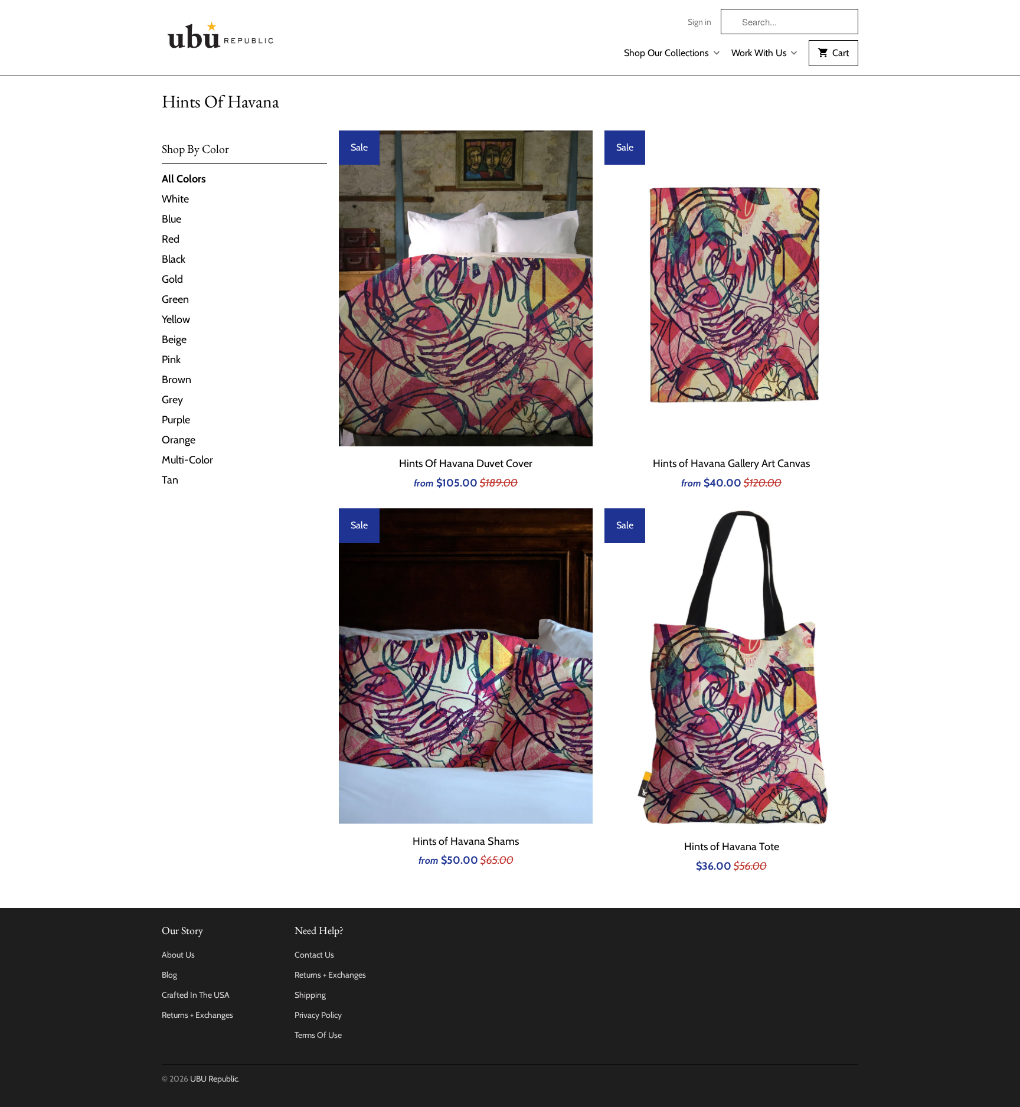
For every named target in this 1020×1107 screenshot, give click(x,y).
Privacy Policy (318, 1015)
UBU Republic (214, 1078)
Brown (176, 379)
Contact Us (314, 954)
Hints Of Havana (220, 101)
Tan (170, 480)
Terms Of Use (318, 1035)
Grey (172, 399)
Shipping (310, 995)
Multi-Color (187, 459)
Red (170, 239)
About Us (178, 954)
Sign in (699, 22)
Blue (171, 219)
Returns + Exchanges (197, 1015)
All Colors (184, 178)
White (175, 198)
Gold (172, 279)
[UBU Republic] (221, 33)
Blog (169, 974)
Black (173, 259)
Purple (176, 419)
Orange (178, 439)
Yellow (176, 319)
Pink (171, 359)
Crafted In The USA (196, 995)
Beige (174, 339)
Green (175, 299)
